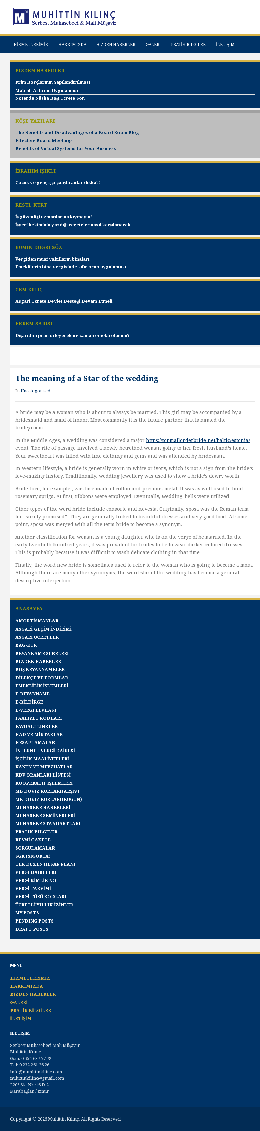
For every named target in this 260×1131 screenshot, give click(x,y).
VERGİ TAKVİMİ (33, 888)
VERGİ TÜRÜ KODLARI (40, 896)
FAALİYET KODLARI (38, 718)
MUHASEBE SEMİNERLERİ (45, 815)
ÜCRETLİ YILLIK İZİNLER (44, 904)
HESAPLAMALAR (35, 742)
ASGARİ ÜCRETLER (37, 637)
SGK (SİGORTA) (33, 856)
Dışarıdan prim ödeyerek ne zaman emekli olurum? (72, 335)
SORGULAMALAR (35, 848)
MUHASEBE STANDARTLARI (48, 823)
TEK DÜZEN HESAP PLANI (45, 864)
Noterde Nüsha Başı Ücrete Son (50, 98)
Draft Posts (31, 929)
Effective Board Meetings (44, 140)
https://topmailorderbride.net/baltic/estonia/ (198, 440)
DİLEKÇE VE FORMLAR (41, 677)
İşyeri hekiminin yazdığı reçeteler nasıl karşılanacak (72, 224)
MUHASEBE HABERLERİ (42, 807)
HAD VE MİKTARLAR (39, 734)
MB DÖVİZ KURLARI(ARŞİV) (47, 791)
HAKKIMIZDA (72, 44)
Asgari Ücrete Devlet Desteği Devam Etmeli (63, 301)
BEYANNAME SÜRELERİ (42, 653)
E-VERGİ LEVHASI (35, 710)
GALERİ (153, 44)
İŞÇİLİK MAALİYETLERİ (42, 758)
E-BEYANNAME (32, 693)
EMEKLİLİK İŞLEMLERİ (41, 685)
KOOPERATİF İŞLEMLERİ (44, 783)
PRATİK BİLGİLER (188, 44)
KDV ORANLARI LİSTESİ (43, 775)
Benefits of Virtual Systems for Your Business (65, 148)
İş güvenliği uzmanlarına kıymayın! (53, 216)
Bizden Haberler (38, 661)
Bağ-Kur (26, 645)
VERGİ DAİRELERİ (35, 872)
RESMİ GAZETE (33, 839)
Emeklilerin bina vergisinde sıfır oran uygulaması (70, 266)
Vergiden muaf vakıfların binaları (52, 259)
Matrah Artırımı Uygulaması (46, 90)
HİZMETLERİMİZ (31, 44)
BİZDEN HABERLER (115, 44)
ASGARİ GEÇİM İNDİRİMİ (43, 629)
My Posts (27, 912)
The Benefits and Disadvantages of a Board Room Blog (77, 132)
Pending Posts (34, 921)
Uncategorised (35, 390)
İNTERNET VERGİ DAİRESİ (45, 750)
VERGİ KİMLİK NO (35, 880)
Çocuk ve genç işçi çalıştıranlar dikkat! (57, 182)
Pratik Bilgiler (36, 831)
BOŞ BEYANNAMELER (40, 669)
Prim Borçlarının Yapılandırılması (52, 82)
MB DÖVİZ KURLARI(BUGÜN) (48, 799)
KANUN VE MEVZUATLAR (44, 766)
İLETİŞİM (225, 44)
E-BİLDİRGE (29, 702)
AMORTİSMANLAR (36, 620)
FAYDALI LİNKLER (36, 726)
